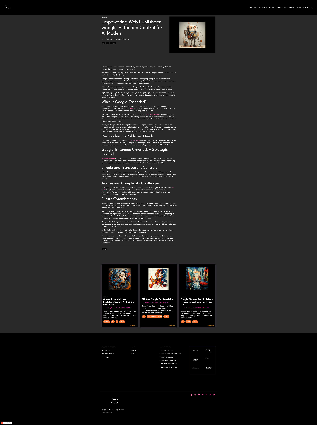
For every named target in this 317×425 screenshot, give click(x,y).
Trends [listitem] (188, 321)
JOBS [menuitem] (132, 354)
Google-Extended (152, 114)
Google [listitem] (122, 321)
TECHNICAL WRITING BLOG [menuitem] (168, 367)
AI (107, 43)
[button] (191, 395)
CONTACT (306, 7)
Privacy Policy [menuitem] (118, 410)
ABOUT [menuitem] (133, 347)
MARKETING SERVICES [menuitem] (108, 347)
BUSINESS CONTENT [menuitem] (166, 347)
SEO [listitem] (113, 321)
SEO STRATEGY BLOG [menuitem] (166, 350)
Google (113, 43)
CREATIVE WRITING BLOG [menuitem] (168, 360)
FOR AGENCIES (267, 7)
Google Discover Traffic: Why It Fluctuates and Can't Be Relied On (197, 302)
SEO (103, 43)
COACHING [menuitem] (105, 357)
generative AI (135, 140)
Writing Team (109, 39)
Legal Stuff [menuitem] (106, 410)
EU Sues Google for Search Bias (158, 299)
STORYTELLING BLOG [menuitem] (166, 357)
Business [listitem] (106, 321)
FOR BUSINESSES (254, 7)
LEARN (298, 7)
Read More (133, 325)
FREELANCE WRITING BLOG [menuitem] (168, 364)
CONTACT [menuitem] (134, 350)
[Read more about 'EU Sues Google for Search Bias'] (158, 278)
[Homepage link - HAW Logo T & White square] (114, 407)
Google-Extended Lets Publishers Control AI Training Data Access (118, 302)
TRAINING (279, 7)
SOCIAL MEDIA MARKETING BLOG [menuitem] (170, 354)
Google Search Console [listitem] (155, 316)
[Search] (312, 7)
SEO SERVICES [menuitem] (106, 350)
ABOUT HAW (288, 7)
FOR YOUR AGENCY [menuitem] (108, 354)
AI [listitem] (116, 321)
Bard (132, 108)
